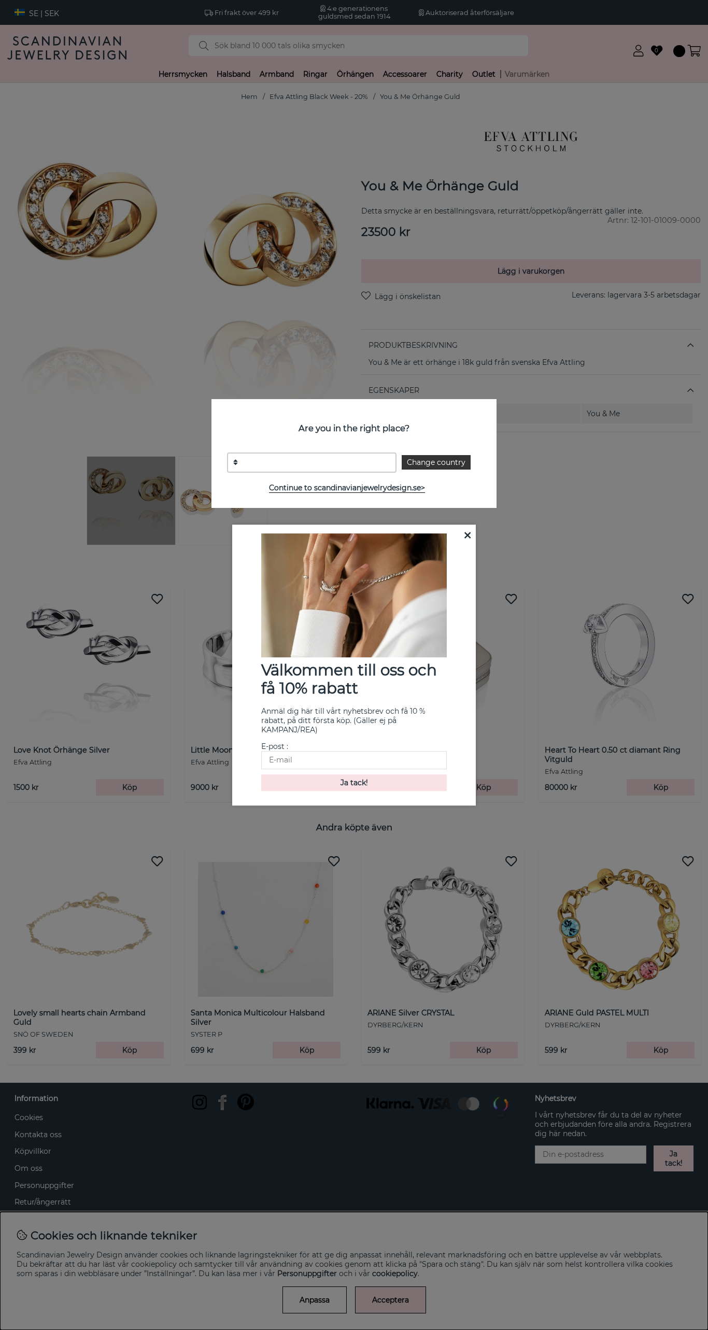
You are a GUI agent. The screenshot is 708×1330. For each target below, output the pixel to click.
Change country (436, 462)
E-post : (274, 746)
